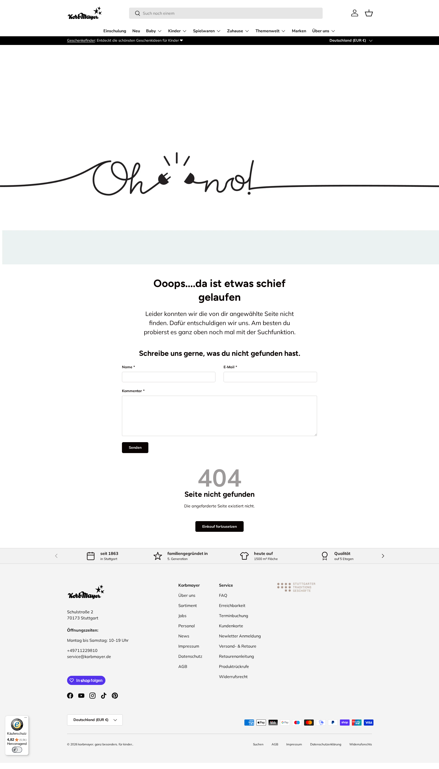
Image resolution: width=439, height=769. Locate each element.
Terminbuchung (233, 615)
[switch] (17, 750)
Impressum (188, 646)
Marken (299, 31)
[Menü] (26, 719)
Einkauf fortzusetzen (219, 526)
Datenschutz (190, 656)
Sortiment (187, 605)
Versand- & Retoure (237, 646)
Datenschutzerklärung (325, 744)
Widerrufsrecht (233, 676)
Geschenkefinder (81, 40)
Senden (135, 447)
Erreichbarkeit (232, 605)
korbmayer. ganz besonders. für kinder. (105, 744)
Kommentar (132, 391)
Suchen (258, 744)
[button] (368, 13)
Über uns (320, 31)
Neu (136, 31)
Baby (151, 31)
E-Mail (229, 367)
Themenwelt (267, 31)
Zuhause (235, 31)
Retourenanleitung (236, 656)
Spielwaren (204, 31)
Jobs (182, 615)
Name (127, 367)
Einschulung (114, 31)
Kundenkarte (231, 625)
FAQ (223, 595)
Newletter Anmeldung (240, 635)
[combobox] (226, 13)
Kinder (174, 31)
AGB (182, 666)
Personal (186, 625)
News (183, 635)
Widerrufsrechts (360, 744)
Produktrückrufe (234, 666)
